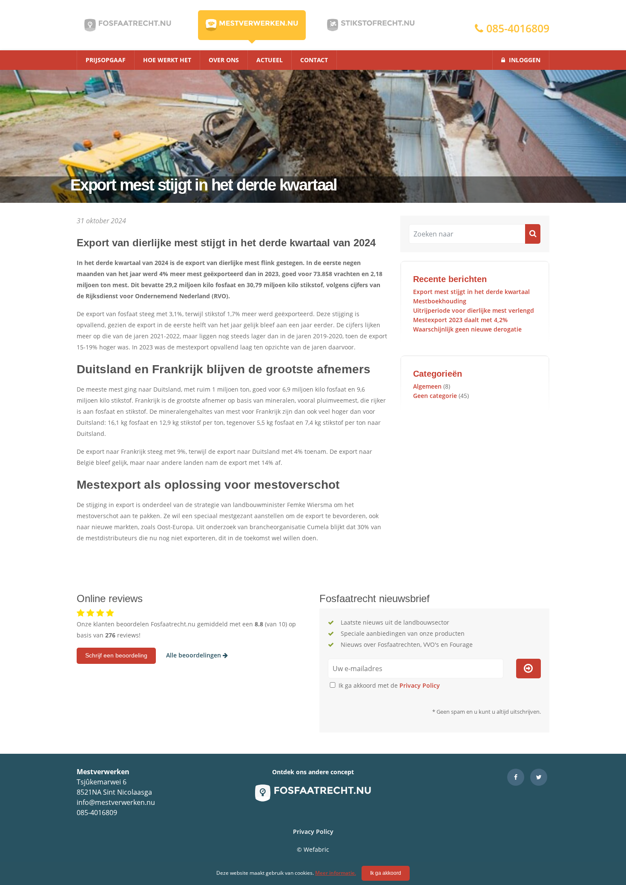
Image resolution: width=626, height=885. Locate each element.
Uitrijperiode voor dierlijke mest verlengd (473, 310)
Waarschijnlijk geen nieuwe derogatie (467, 329)
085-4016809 (516, 28)
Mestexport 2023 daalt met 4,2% (460, 320)
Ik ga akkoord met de (388, 685)
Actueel (269, 60)
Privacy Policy (419, 685)
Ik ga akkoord (385, 873)
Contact (314, 60)
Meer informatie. (335, 872)
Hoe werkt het (167, 60)
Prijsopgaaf (106, 60)
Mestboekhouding (439, 301)
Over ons (224, 60)
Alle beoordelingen (194, 655)
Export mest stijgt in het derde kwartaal (471, 292)
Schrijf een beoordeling (116, 655)
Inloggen (523, 60)
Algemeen (427, 386)
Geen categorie (435, 396)
